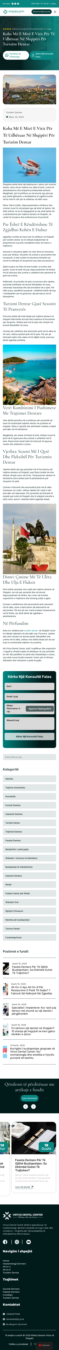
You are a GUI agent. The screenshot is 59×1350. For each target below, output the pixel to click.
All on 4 (7, 1266)
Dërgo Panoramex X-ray (14, 708)
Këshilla (9, 779)
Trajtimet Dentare (13, 831)
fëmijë (8, 884)
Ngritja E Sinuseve (14, 911)
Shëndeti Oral (11, 902)
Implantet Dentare (13, 814)
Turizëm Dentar (12, 823)
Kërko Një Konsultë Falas (29, 736)
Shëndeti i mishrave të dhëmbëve (21, 858)
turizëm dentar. (31, 630)
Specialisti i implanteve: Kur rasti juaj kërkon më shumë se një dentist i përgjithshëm (34, 1010)
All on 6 (7, 1269)
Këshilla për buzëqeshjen (17, 920)
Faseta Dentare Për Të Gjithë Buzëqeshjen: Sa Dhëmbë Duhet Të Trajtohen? (32, 969)
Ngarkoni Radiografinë (40, 708)
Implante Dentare (13, 876)
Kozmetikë (10, 796)
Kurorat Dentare (12, 805)
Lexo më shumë (29, 1098)
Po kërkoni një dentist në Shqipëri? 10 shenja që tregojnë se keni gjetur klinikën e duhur (33, 1031)
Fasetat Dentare (13, 840)
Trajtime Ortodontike (15, 787)
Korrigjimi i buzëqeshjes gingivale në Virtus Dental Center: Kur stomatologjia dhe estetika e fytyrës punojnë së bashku (32, 1053)
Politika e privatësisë (18, 1344)
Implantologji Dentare (14, 1263)
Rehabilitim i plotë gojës (17, 849)
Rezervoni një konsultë (41, 12)
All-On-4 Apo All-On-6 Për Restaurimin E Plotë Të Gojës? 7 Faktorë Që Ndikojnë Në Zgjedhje (31, 990)
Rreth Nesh (36, 4)
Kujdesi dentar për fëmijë (17, 893)
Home (6, 1260)
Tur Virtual (44, 4)
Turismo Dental (12, 928)
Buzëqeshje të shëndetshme (19, 867)
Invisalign (8, 1295)
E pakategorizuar (13, 937)
